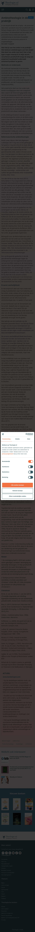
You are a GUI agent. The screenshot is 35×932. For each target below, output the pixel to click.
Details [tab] (17, 439)
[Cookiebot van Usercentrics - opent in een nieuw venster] (25, 434)
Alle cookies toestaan (17, 485)
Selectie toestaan (17, 490)
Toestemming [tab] (6, 439)
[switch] (30, 466)
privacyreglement (7, 454)
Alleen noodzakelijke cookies (17, 496)
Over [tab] (28, 439)
